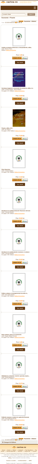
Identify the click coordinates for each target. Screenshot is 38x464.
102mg (9, 457)
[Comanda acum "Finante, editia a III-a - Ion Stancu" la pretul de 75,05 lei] (20, 140)
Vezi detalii (20, 62)
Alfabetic (33, 21)
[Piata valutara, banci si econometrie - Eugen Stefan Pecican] (19, 323)
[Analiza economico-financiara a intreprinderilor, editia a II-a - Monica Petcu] (19, 36)
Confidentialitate (22, 460)
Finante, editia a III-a (7, 128)
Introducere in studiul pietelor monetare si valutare (16, 252)
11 (21, 22)
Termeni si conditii (11, 460)
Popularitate (27, 21)
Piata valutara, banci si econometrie (11, 334)
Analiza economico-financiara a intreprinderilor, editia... (17, 47)
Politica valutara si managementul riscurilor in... (15, 293)
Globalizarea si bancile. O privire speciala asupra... (15, 376)
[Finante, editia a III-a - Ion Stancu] (19, 118)
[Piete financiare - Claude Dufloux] (19, 158)
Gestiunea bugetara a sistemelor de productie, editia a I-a (17, 88)
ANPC (30, 460)
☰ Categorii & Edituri (9, 442)
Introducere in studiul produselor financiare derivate (16, 210)
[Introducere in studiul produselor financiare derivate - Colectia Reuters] (19, 200)
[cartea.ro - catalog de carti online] (19, 448)
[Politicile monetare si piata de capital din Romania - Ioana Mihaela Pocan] (19, 406)
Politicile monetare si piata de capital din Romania (15, 417)
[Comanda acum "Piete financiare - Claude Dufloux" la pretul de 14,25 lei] (20, 181)
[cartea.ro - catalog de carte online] (19, 2)
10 (19, 22)
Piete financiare (6, 169)
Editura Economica (11, 50)
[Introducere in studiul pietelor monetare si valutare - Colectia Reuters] (19, 241)
